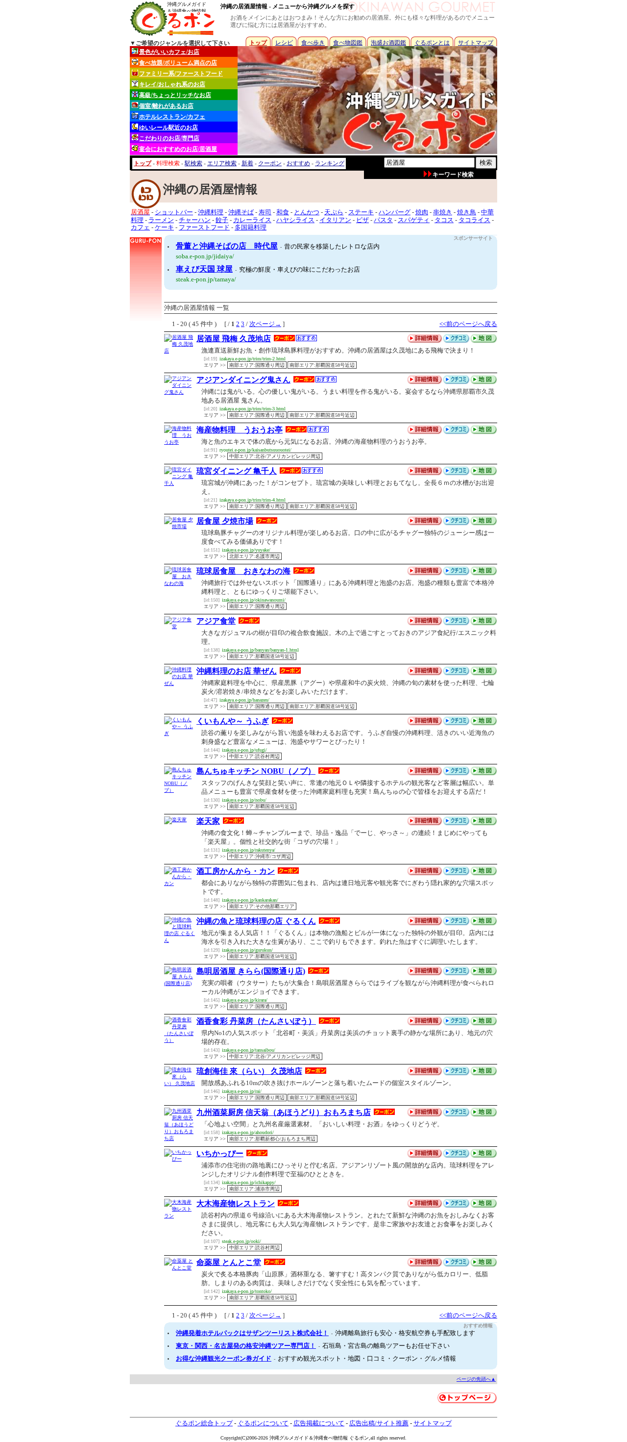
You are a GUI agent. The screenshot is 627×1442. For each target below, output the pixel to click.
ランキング (329, 163)
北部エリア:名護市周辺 (254, 556)
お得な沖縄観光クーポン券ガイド (223, 1358)
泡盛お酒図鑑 (388, 42)
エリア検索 (222, 163)
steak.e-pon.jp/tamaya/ (206, 279)
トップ (258, 42)
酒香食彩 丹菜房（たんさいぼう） (256, 1021)
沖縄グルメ (281, 1438)
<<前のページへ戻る (468, 324)
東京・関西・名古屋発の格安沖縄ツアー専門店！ (246, 1345)
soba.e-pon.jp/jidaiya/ (205, 256)
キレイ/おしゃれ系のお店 (172, 84)
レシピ (284, 42)
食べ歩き (313, 42)
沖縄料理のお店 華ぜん (236, 671)
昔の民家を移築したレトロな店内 (332, 246)
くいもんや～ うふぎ (232, 721)
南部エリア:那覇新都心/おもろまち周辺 (272, 1138)
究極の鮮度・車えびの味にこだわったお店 (299, 269)
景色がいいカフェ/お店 (169, 52)
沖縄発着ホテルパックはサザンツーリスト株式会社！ (252, 1333)
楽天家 (208, 821)
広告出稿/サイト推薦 (379, 1423)
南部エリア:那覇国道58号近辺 (322, 365)
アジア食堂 (216, 621)
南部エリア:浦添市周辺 (254, 1188)
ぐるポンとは (432, 42)
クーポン (270, 163)
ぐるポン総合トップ (204, 1423)
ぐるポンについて (263, 1423)
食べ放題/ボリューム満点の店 (178, 62)
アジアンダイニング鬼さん (243, 380)
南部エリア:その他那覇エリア (261, 906)
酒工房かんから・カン (235, 871)
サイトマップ (475, 42)
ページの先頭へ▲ (476, 1379)
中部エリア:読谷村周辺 (254, 756)
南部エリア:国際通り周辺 (257, 365)
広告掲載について (318, 1423)
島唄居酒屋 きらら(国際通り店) (250, 971)
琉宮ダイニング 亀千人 (236, 471)
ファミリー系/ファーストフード (181, 73)
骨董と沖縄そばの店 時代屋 (227, 246)
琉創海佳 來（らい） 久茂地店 (249, 1071)
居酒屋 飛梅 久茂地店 (233, 338)
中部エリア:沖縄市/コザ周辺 (260, 856)
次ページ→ (265, 324)
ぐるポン (359, 1438)
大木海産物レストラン (235, 1203)
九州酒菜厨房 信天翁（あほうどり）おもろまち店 (283, 1112)
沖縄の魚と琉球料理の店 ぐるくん (256, 921)
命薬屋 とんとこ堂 (228, 1262)
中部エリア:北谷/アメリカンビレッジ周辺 (274, 456)
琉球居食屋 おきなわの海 (243, 571)
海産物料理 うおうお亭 (239, 430)
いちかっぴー (219, 1153)
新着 (247, 163)
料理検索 (168, 163)
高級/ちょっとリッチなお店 (175, 95)
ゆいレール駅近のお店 (168, 127)
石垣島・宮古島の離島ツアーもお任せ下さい (386, 1345)
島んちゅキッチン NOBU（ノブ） (255, 771)
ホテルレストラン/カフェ (172, 116)
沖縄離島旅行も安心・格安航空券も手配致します (405, 1333)
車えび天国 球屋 (204, 269)
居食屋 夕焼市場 (224, 521)
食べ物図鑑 (347, 42)
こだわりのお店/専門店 (169, 138)
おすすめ (298, 163)
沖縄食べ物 (326, 1438)
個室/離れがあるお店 (166, 105)
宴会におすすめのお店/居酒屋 (178, 149)
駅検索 (193, 163)
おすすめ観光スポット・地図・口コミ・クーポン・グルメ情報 (367, 1358)
